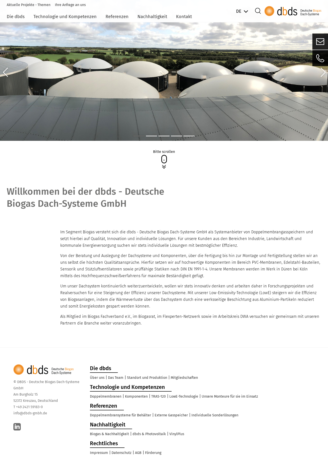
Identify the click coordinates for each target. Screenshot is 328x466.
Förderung (153, 453)
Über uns (97, 377)
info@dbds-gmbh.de (30, 413)
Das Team (115, 377)
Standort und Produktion (147, 377)
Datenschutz (121, 453)
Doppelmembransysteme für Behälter (120, 415)
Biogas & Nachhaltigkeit (109, 434)
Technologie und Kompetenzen (65, 16)
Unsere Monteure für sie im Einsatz (230, 396)
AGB (138, 453)
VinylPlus (176, 434)
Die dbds (16, 16)
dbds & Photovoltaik (149, 434)
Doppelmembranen (105, 396)
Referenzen (117, 16)
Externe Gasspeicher (171, 415)
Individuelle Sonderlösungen (214, 415)
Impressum (99, 453)
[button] (5, 72)
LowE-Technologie (183, 396)
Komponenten (136, 396)
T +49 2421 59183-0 (28, 407)
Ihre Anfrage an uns (70, 5)
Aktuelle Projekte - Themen (28, 5)
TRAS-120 (158, 396)
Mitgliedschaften (184, 377)
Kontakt (184, 16)
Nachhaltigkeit (152, 16)
